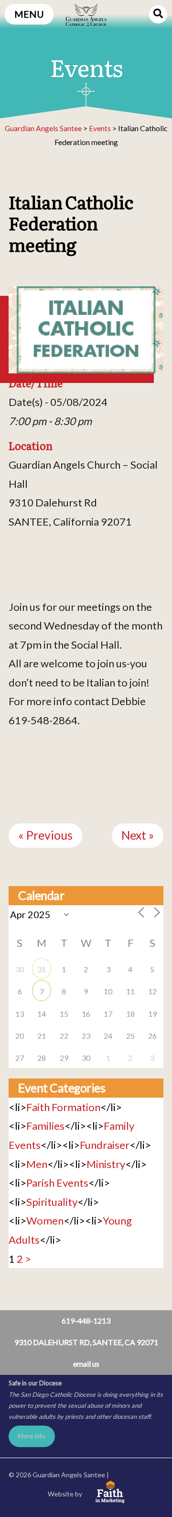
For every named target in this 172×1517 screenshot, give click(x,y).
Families (45, 1125)
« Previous (45, 835)
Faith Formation (63, 1107)
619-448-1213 (86, 1320)
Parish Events (57, 1182)
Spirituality (51, 1201)
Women (45, 1220)
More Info (31, 1436)
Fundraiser (104, 1144)
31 (41, 969)
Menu (29, 14)
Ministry (105, 1163)
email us (86, 1363)
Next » (137, 835)
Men (36, 1163)
